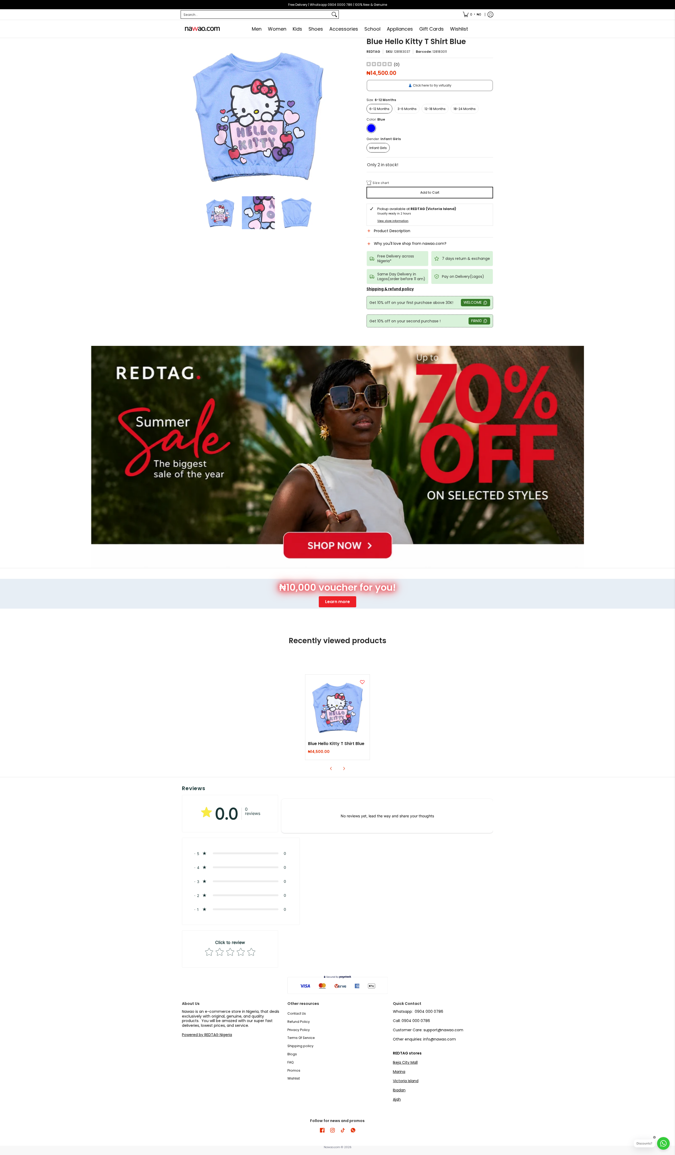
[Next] (331, 114)
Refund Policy (298, 1021)
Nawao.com (332, 1147)
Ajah (397, 1099)
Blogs (292, 1054)
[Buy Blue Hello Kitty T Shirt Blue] (337, 707)
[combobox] (255, 14)
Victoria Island (405, 1081)
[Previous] (185, 114)
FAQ (290, 1062)
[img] (379, 65)
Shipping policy (300, 1046)
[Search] (334, 14)
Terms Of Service (301, 1037)
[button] (430, 232)
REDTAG (373, 51)
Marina (399, 1071)
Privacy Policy (298, 1030)
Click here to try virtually (429, 85)
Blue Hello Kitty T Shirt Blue (336, 744)
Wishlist (293, 1078)
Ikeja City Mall (405, 1062)
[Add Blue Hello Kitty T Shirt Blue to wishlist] (362, 682)
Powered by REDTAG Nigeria (207, 1034)
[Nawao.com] (201, 29)
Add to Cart (429, 192)
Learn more (337, 602)
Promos (293, 1070)
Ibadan (399, 1090)
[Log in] (490, 14)
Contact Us (296, 1013)
